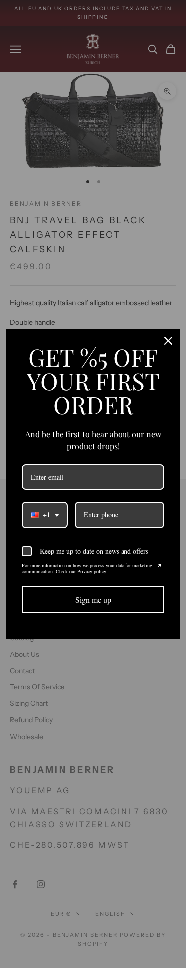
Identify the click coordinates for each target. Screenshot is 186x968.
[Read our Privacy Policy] (158, 567)
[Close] (168, 341)
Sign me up (93, 599)
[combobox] (45, 515)
